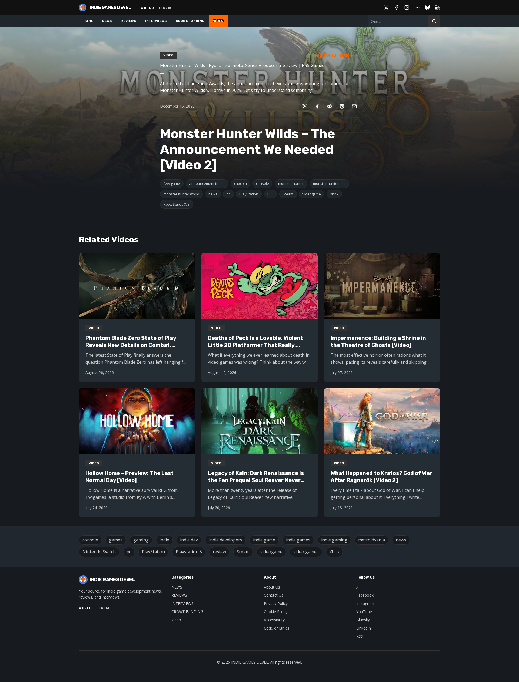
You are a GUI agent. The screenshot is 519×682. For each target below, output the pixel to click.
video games (306, 552)
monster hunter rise (329, 183)
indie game (264, 540)
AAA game (172, 183)
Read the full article (332, 55)
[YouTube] (417, 7)
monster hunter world (181, 194)
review (219, 552)
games (115, 540)
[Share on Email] (354, 106)
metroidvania (371, 540)
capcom (240, 183)
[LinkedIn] (437, 7)
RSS (359, 636)
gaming (141, 540)
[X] (386, 7)
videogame (311, 194)
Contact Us (273, 595)
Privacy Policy (276, 603)
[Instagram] (406, 7)
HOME (88, 21)
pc (228, 194)
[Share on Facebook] (317, 106)
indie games (298, 540)
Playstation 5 (189, 552)
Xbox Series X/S (177, 204)
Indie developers (225, 540)
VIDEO (218, 21)
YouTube (364, 611)
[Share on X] (304, 106)
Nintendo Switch (99, 552)
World (147, 8)
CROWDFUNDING (190, 21)
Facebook (365, 595)
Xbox (334, 194)
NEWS (107, 21)
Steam (288, 194)
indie (164, 540)
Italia (165, 8)
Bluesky (363, 619)
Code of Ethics (276, 628)
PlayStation (248, 194)
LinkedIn (363, 628)
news (212, 194)
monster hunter (291, 183)
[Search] (434, 21)
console (262, 183)
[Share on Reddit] (329, 106)
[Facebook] (396, 7)
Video (176, 619)
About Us (272, 587)
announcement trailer (207, 183)
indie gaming (334, 540)
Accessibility (274, 619)
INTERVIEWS (156, 21)
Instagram (365, 603)
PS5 (270, 194)
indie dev (189, 540)
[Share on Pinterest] (342, 106)
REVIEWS (128, 21)
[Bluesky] (427, 7)
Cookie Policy (275, 611)
